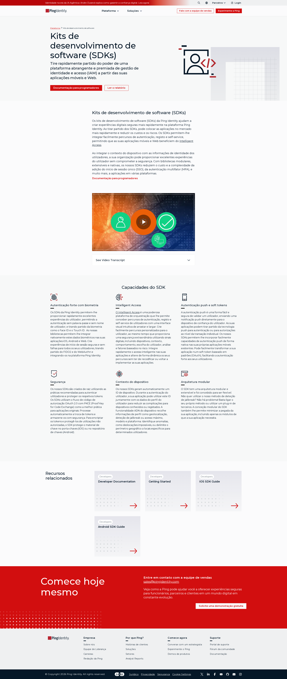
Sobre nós (89, 644)
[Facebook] (214, 674)
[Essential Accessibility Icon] (119, 674)
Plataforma (55, 28)
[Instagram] (240, 674)
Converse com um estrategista (185, 644)
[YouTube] (221, 674)
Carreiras (88, 654)
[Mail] (234, 674)
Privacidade (148, 674)
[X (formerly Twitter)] (201, 674)
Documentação (218, 654)
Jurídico (134, 674)
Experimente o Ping (179, 649)
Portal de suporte (219, 644)
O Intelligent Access (128, 312)
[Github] (227, 674)
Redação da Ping (93, 658)
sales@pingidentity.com (161, 581)
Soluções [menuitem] (133, 10)
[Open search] (199, 3)
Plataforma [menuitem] (109, 10)
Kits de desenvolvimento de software (78, 28)
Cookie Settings (181, 674)
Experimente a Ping (229, 10)
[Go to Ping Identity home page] (56, 11)
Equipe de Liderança (95, 649)
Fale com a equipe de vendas (195, 10)
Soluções (131, 649)
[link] (76, 88)
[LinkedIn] (208, 674)
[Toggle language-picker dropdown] (207, 3)
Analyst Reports (134, 658)
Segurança (163, 674)
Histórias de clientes (137, 644)
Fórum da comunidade (222, 649)
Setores (130, 654)
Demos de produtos (179, 654)
